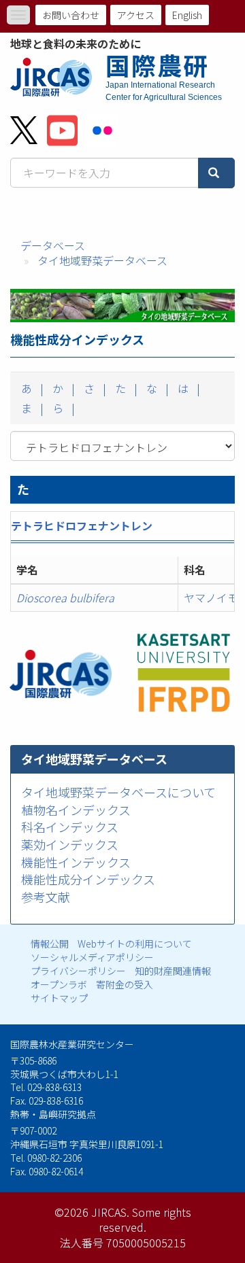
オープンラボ (59, 984)
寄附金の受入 (124, 984)
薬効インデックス (69, 844)
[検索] (216, 173)
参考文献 (45, 896)
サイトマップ (59, 998)
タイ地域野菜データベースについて (118, 792)
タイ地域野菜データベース (102, 260)
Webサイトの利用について (135, 943)
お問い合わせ (70, 15)
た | (124, 388)
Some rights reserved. (145, 1220)
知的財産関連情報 (173, 970)
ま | (31, 408)
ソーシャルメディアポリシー (92, 957)
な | (156, 388)
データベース (52, 245)
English (187, 15)
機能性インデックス (76, 862)
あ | (31, 388)
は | (187, 388)
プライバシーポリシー (78, 970)
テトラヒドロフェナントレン (81, 525)
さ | (93, 388)
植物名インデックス (76, 809)
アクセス (135, 15)
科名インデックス (69, 826)
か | (62, 388)
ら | (62, 408)
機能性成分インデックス (88, 879)
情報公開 (50, 943)
